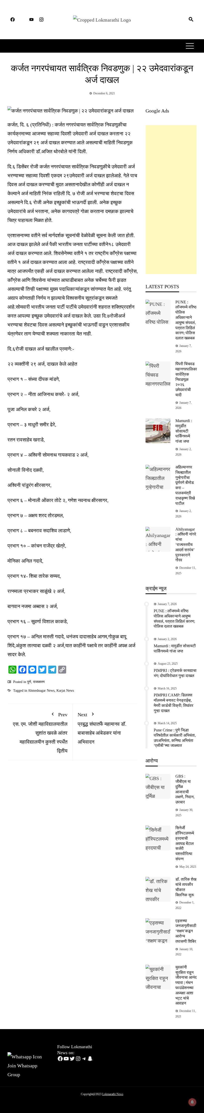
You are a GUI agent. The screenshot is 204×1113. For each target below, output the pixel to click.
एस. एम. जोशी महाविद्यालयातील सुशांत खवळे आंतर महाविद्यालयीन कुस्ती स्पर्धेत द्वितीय (40, 733)
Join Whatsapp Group (22, 1070)
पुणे (29, 682)
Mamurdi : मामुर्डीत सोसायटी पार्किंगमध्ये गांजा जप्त (183, 431)
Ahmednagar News (41, 690)
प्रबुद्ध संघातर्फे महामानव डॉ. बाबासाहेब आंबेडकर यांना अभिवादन (102, 728)
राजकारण (39, 682)
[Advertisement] (171, 199)
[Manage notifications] (192, 1102)
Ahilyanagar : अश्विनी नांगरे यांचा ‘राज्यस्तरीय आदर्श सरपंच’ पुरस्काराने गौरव (185, 544)
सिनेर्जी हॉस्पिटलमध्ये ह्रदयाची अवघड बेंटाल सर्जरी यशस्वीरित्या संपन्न (184, 843)
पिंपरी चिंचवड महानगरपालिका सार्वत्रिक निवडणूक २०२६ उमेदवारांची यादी (186, 379)
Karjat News (65, 690)
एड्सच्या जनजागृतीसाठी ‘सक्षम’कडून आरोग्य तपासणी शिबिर (185, 931)
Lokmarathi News (112, 1094)
